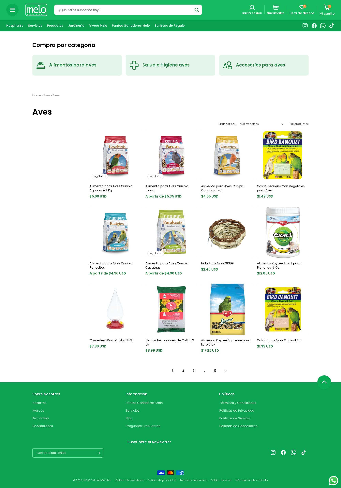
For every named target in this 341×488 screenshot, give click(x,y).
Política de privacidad (162, 480)
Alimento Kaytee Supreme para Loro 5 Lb (225, 342)
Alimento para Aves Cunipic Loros (166, 188)
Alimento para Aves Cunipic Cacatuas (166, 265)
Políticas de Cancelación (238, 426)
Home (36, 95)
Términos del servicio (193, 480)
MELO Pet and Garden (97, 480)
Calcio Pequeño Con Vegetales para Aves (281, 188)
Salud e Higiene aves (166, 65)
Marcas (38, 410)
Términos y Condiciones (237, 403)
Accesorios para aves (260, 65)
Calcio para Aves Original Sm (279, 340)
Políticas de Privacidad (236, 410)
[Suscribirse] (99, 453)
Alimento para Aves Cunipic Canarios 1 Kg (222, 188)
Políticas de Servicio (234, 418)
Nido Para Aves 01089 (217, 263)
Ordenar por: (227, 124)
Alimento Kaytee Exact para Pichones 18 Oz (279, 265)
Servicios (132, 410)
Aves (46, 95)
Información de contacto (252, 480)
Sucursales (40, 418)
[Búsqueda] (197, 10)
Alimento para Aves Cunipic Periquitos (111, 265)
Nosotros (39, 403)
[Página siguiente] (225, 370)
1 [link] (172, 370)
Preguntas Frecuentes (143, 426)
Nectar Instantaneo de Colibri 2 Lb (169, 342)
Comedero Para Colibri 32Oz (112, 340)
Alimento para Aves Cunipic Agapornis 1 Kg (111, 188)
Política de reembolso (130, 480)
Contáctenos (42, 426)
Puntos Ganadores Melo (144, 403)
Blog (129, 418)
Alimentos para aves (72, 65)
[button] (12, 10)
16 (215, 371)
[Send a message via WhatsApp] (333, 480)
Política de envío (221, 480)
